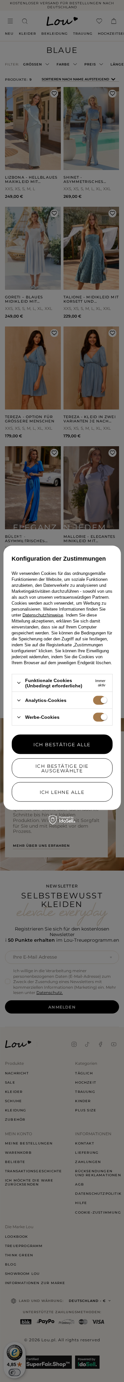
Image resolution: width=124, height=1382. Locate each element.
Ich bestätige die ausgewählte (62, 768)
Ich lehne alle (62, 792)
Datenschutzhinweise (42, 614)
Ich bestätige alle (61, 744)
